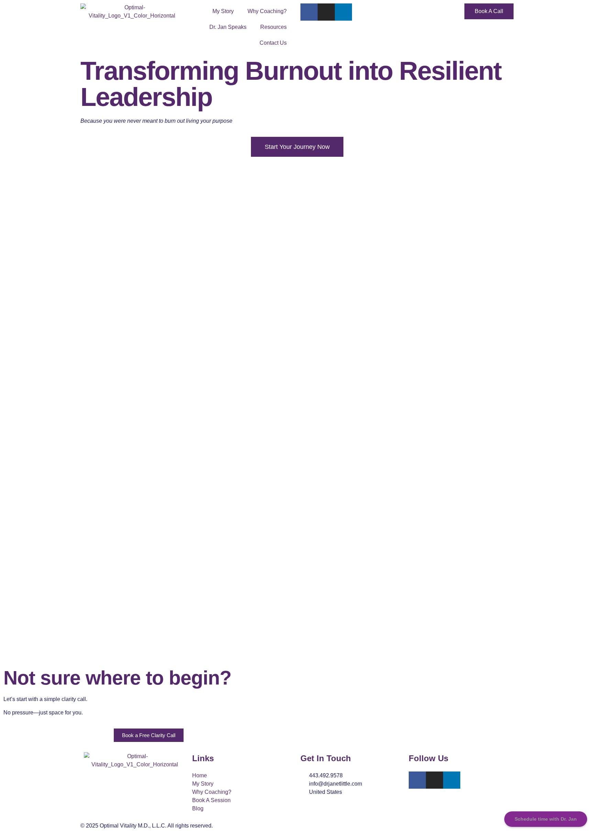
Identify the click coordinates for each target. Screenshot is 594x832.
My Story (223, 11)
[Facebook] (309, 12)
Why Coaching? (267, 11)
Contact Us (273, 43)
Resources (273, 27)
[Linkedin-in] (343, 12)
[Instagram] (326, 12)
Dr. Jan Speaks (227, 27)
